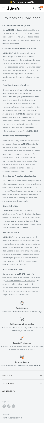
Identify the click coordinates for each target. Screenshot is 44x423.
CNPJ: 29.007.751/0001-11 (12, 418)
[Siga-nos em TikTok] (13, 406)
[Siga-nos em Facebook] (4, 406)
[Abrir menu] (3, 8)
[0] (39, 8)
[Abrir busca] (34, 8)
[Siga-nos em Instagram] (9, 406)
